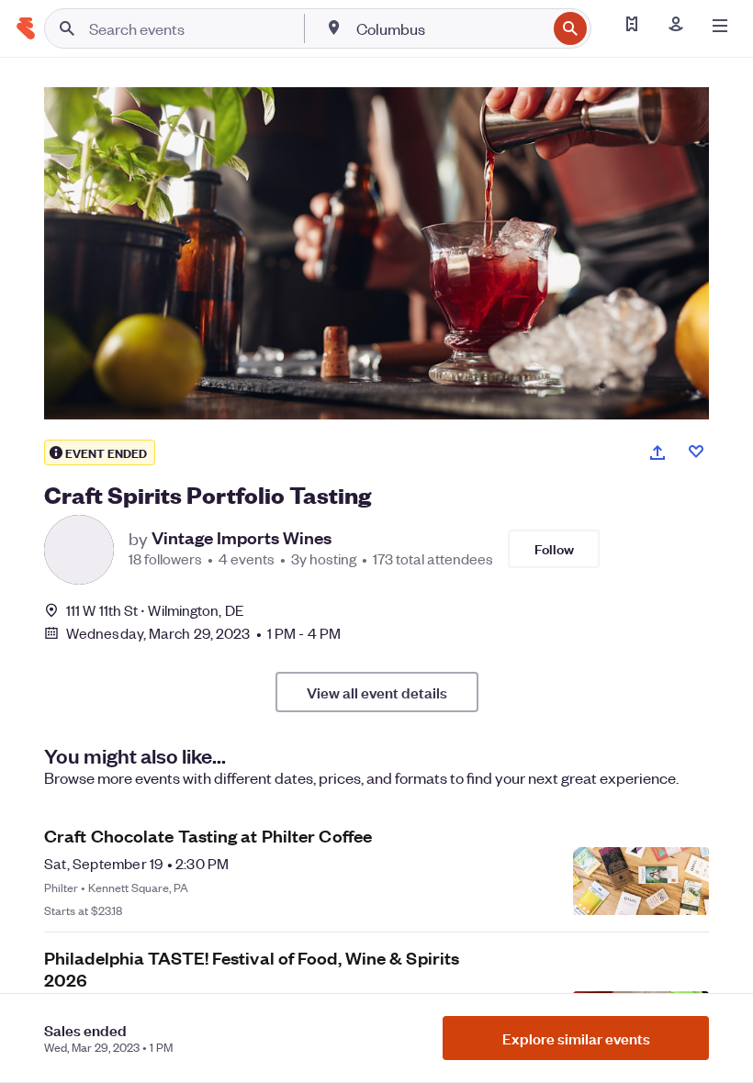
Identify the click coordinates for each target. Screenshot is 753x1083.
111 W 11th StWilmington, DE (155, 610)
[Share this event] (657, 452)
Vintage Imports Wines (242, 538)
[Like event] (696, 451)
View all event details (377, 692)
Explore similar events (576, 1038)
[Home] (26, 28)
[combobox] (449, 28)
